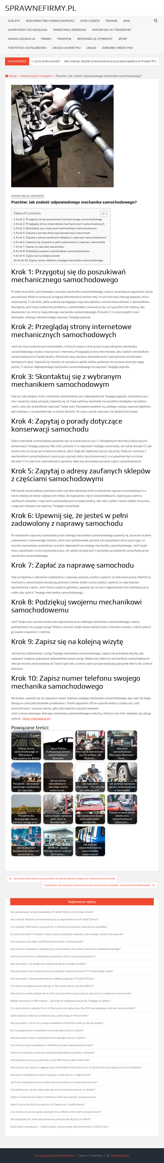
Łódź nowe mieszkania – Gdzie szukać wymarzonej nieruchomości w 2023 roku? (59, 1126)
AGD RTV (14, 20)
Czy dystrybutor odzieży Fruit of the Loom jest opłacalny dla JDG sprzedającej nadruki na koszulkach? (73, 1008)
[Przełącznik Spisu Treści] (101, 213)
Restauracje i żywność (95, 38)
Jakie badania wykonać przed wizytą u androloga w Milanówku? (49, 1015)
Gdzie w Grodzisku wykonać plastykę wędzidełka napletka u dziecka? (52, 1052)
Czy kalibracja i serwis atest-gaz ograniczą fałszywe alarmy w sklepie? (53, 1089)
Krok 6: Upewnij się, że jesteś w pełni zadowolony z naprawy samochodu (60, 242)
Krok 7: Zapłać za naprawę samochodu (40, 246)
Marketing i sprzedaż (69, 29)
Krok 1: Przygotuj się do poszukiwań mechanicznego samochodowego (59, 219)
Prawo (46, 38)
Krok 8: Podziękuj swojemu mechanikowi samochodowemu (53, 251)
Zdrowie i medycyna (117, 47)
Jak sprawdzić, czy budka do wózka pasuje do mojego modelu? (48, 963)
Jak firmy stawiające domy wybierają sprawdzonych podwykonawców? (54, 1082)
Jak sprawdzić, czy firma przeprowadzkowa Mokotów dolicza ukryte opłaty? (57, 1023)
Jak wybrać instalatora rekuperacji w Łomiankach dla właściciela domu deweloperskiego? (65, 949)
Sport (122, 38)
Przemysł (64, 38)
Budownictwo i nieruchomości (50, 20)
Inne (126, 20)
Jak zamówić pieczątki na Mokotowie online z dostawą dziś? (47, 941)
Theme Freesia (120, 1155)
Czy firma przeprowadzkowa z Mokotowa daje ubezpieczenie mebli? (52, 1045)
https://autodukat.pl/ (36, 718)
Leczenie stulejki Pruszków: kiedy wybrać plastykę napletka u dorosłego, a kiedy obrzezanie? (66, 934)
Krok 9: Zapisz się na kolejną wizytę (38, 255)
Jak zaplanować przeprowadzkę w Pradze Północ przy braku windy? (52, 912)
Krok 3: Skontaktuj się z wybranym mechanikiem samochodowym (56, 228)
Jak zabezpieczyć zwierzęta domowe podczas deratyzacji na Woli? (50, 1119)
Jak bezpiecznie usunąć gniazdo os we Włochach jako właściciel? (50, 1060)
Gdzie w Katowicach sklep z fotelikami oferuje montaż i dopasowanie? (53, 1097)
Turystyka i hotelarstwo (27, 47)
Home (12, 76)
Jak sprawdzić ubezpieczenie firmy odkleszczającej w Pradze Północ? (52, 978)
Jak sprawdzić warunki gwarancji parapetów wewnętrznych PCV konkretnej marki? (61, 971)
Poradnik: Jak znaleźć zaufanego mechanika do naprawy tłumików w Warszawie (97, 885)
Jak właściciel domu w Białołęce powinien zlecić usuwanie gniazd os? (53, 956)
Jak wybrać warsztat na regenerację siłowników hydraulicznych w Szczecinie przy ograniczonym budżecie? (76, 1067)
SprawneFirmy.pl (40, 8)
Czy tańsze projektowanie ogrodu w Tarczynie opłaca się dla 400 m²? (52, 986)
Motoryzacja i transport (111, 29)
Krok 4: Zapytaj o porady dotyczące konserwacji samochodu (53, 232)
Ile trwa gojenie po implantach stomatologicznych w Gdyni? (47, 1030)
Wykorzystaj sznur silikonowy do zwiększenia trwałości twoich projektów (64, 878)
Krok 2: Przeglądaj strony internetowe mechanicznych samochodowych (60, 223)
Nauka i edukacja (21, 38)
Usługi (91, 47)
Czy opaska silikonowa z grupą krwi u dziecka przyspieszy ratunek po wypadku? (59, 926)
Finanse (111, 20)
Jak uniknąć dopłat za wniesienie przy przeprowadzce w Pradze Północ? (91, 61)
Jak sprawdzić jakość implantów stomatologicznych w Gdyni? (48, 1037)
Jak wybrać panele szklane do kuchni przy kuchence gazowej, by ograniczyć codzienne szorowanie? (71, 993)
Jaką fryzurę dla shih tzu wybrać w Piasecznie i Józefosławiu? (47, 1104)
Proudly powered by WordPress (55, 1155)
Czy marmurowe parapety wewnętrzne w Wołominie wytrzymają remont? (56, 1111)
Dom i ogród (90, 20)
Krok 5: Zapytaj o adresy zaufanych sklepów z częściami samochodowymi (61, 237)
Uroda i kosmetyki (66, 47)
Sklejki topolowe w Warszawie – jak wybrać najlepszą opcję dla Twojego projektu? (60, 1000)
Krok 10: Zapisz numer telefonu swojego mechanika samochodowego (60, 260)
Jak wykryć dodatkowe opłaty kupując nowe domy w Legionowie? (50, 1074)
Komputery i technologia (27, 29)
